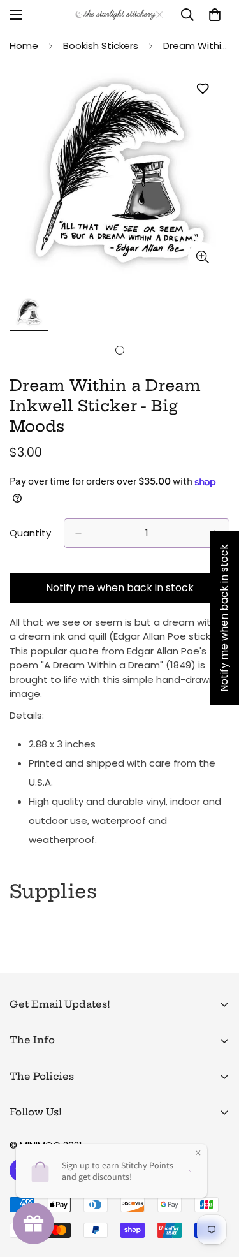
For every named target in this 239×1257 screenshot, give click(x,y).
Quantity (30, 533)
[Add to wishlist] (202, 89)
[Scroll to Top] (216, 1189)
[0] (214, 14)
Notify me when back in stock (120, 587)
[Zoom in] (202, 256)
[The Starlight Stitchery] (119, 15)
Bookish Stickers (100, 45)
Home (24, 45)
